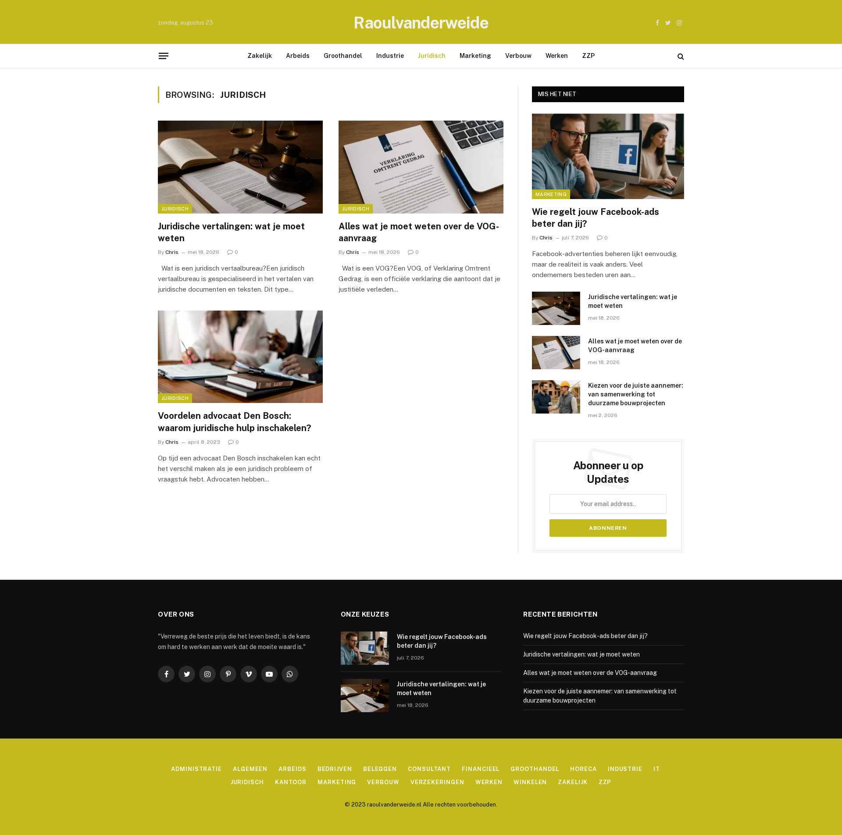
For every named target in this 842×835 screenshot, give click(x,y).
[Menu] (163, 55)
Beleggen (380, 769)
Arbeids (298, 55)
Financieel (480, 769)
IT (656, 769)
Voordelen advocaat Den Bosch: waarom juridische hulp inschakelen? (234, 421)
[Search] (680, 56)
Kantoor (291, 782)
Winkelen (530, 782)
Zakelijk (259, 55)
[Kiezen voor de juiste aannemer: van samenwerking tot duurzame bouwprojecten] (556, 397)
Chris (171, 252)
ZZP (588, 55)
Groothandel (343, 55)
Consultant (429, 769)
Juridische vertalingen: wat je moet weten (231, 232)
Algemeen (250, 769)
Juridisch (432, 55)
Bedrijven (335, 769)
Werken (557, 55)
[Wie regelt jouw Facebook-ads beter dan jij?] (608, 156)
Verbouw (518, 55)
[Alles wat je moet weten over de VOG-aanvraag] (421, 167)
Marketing (475, 55)
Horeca (583, 769)
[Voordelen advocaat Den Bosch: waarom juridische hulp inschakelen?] (240, 356)
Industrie (390, 55)
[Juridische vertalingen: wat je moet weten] (240, 167)
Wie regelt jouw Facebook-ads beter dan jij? (595, 218)
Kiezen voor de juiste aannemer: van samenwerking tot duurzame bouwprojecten (635, 394)
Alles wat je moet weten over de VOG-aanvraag (419, 232)
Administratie (196, 769)
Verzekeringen (437, 782)
